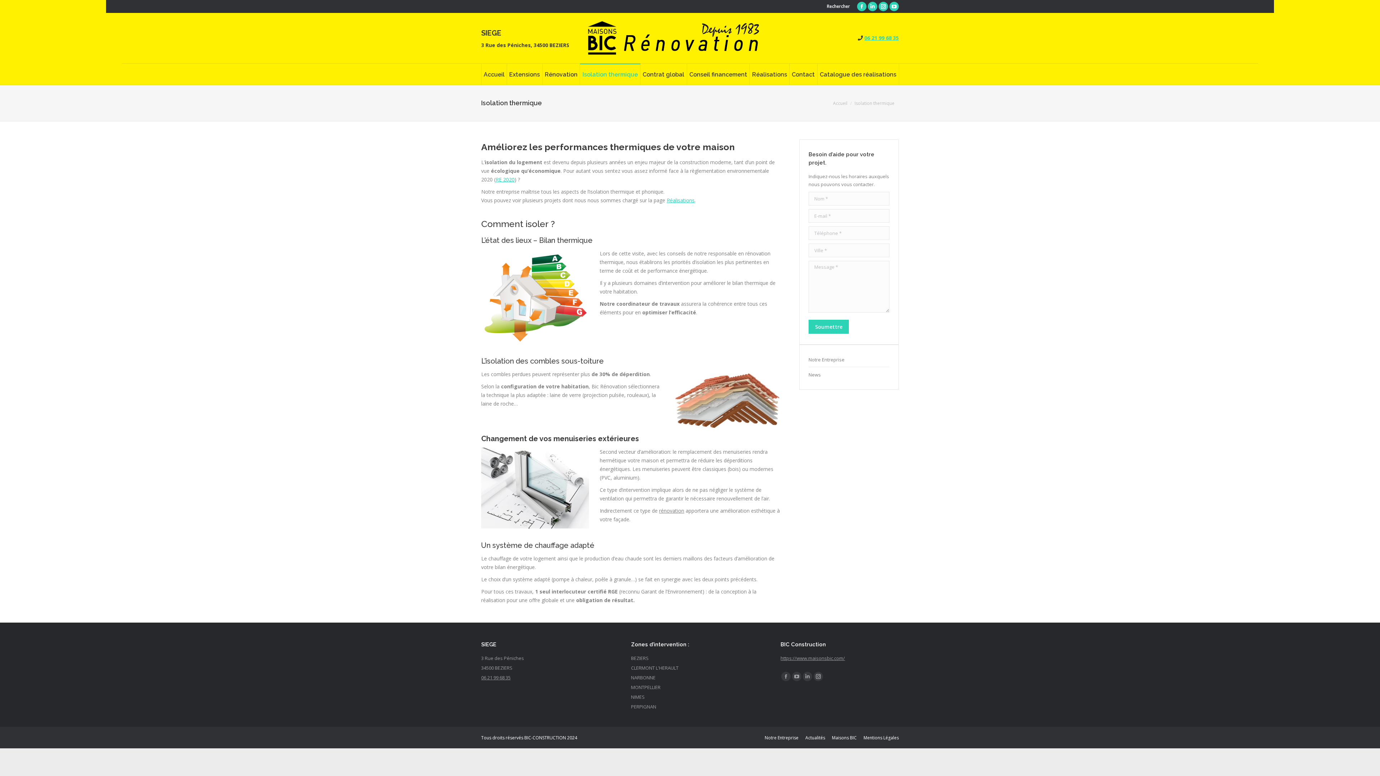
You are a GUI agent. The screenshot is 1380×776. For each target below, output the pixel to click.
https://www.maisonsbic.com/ (813, 658)
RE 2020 (505, 179)
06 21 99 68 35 (881, 37)
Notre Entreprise (827, 359)
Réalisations (681, 200)
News (815, 374)
